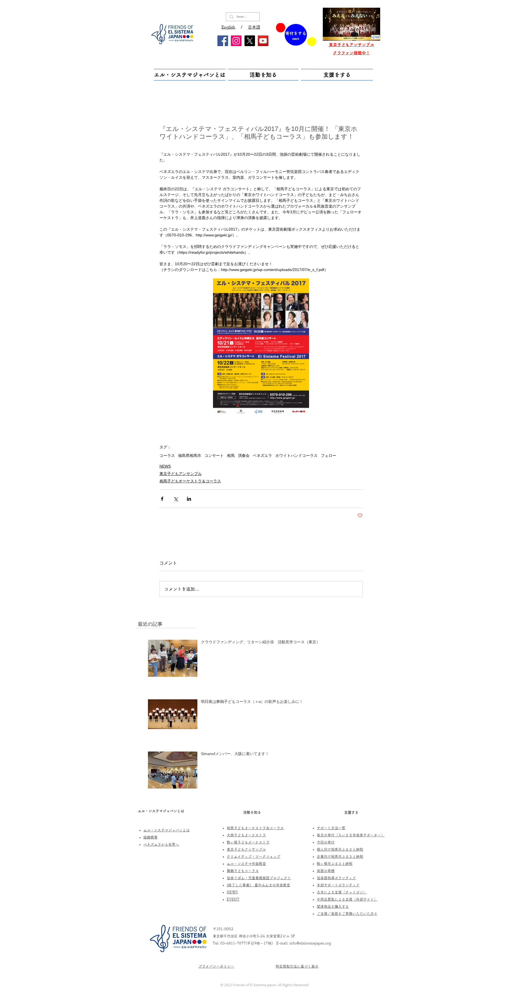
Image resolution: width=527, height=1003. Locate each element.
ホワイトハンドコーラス (296, 455)
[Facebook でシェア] (162, 498)
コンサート (214, 455)
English (228, 27)
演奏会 (244, 455)
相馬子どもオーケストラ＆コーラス (190, 481)
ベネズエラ (262, 455)
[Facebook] (222, 40)
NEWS (165, 466)
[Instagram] (236, 40)
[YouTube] (263, 40)
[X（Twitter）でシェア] (175, 498)
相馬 (231, 455)
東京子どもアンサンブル (180, 473)
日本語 (254, 27)
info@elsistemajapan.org (310, 943)
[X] (249, 40)
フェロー (328, 455)
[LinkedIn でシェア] (189, 498)
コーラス (167, 455)
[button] (190, 74)
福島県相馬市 (189, 455)
